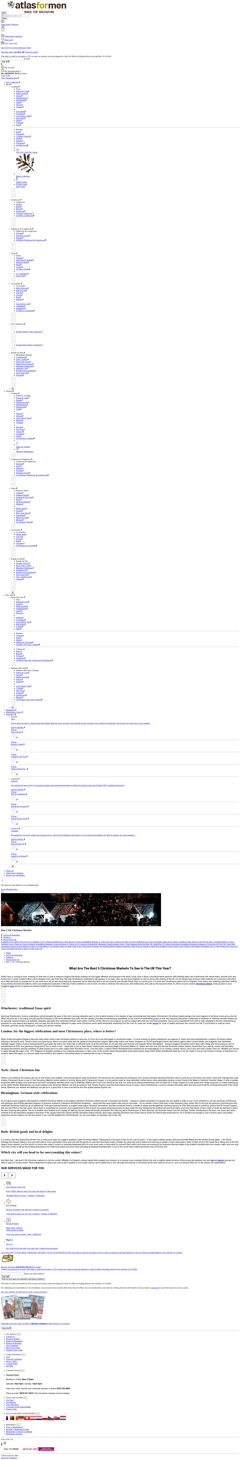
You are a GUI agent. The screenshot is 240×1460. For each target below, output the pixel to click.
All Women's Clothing (25, 438)
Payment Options (13, 1339)
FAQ (8, 1357)
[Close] (2, 892)
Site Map (9, 1366)
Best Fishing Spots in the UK (174, 946)
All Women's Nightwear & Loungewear (32, 475)
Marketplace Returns (14, 1434)
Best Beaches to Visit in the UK (100, 942)
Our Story (10, 1400)
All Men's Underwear (24, 216)
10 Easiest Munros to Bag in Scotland (29, 946)
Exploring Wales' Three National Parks (126, 944)
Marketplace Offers (13, 712)
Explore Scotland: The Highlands (98, 946)
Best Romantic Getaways (51, 944)
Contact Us (10, 1337)
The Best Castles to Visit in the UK (28, 949)
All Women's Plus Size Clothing (28, 700)
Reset (4, 18)
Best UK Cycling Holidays (216, 946)
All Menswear (21, 145)
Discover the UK (10, 940)
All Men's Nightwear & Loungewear (30, 240)
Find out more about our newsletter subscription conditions (23, 1279)
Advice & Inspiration (11, 935)
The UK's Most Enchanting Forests (172, 944)
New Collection (12, 82)
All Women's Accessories (26, 546)
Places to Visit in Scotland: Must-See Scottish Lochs (161, 942)
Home (8, 953)
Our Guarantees (12, 1346)
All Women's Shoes (24, 522)
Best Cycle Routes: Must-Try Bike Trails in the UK (64, 946)
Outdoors (6, 937)
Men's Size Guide (13, 1348)
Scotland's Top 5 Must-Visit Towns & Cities (18, 942)
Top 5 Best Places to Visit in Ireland (74, 942)
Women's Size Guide (14, 1350)
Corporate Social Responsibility (18, 1407)
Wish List (10, 871)
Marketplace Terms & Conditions (19, 1432)
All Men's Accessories (25, 311)
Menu (4, 13)
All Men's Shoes (22, 269)
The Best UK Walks (150, 944)
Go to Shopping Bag (9, 889)
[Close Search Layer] (3, 27)
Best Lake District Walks (196, 946)
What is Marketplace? (14, 1427)
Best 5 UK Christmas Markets (48, 942)
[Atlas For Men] (37, 13)
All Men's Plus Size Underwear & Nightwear (34, 660)
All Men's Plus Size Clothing (27, 645)
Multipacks (10, 710)
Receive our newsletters (15, 875)
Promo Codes (11, 1409)
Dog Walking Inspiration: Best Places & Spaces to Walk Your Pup (137, 946)
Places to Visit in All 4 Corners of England (78, 944)
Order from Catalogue (14, 873)
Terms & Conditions (14, 1359)
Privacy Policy (12, 1361)
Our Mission (11, 1402)
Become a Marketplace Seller (17, 1429)
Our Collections (12, 1405)
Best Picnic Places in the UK (193, 942)
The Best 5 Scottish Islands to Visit (219, 942)
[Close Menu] (12, 388)
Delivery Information (14, 1341)
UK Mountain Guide (103, 944)
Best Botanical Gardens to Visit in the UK (202, 944)
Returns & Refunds (13, 1343)
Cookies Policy (12, 1364)
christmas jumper (204, 984)
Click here (154, 1288)
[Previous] (3, 30)
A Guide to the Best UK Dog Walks (127, 942)
